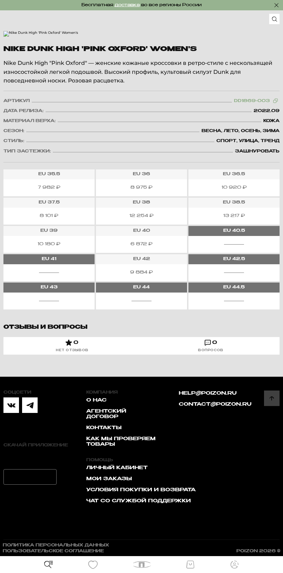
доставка (127, 5)
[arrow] (272, 398)
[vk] (11, 405)
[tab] (72, 346)
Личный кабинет (117, 467)
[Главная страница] (142, 565)
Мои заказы (109, 478)
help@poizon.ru (208, 393)
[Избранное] (92, 564)
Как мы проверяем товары (121, 441)
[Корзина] (190, 564)
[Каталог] (48, 564)
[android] (30, 477)
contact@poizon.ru (215, 404)
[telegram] (30, 405)
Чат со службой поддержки (138, 500)
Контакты (103, 427)
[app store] (30, 458)
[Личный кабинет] (234, 564)
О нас (96, 400)
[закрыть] (276, 5)
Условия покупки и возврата (141, 489)
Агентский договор (106, 414)
